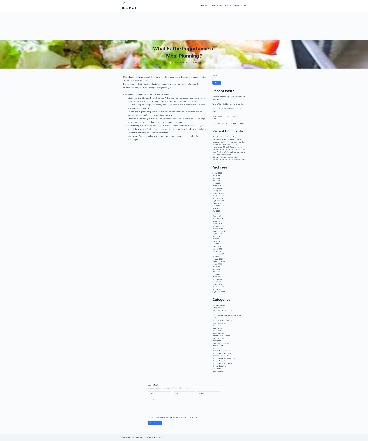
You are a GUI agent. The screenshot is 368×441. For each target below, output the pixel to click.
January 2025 (217, 221)
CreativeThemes (156, 438)
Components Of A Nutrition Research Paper (228, 123)
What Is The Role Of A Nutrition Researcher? (228, 104)
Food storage (217, 328)
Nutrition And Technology (221, 353)
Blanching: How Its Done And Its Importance (228, 149)
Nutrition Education (219, 361)
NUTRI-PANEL (204, 5)
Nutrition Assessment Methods (223, 358)
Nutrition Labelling (219, 366)
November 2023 (218, 256)
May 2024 (216, 241)
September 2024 (218, 231)
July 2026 (216, 175)
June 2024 (216, 239)
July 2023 (216, 267)
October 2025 (217, 198)
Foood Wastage (218, 333)
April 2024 (216, 244)
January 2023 (217, 282)
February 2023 (217, 279)
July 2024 (216, 236)
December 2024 (218, 224)
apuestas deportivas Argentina (223, 142)
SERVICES (220, 5)
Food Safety (216, 325)
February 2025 (217, 218)
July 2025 (216, 206)
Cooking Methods (218, 305)
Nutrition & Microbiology (221, 351)
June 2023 (216, 269)
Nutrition (196, 62)
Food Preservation (219, 323)
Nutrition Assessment (220, 356)
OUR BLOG (228, 5)
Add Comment (155, 400)
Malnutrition (216, 341)
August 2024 (217, 234)
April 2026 (216, 183)
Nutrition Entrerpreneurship (222, 363)
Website (201, 393)
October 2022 (217, 289)
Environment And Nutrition (222, 310)
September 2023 (218, 261)
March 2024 (216, 246)
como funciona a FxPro (220, 152)
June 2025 (216, 208)
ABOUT (213, 5)
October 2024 (217, 229)
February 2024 (217, 249)
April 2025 (216, 213)
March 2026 (216, 186)
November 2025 (218, 196)
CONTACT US (237, 5)
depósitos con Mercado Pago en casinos (227, 147)
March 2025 (216, 216)
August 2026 (217, 173)
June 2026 (216, 178)
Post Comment (155, 423)
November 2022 (218, 287)
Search (214, 75)
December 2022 (218, 284)
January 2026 (217, 191)
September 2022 (218, 292)
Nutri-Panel (129, 8)
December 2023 (218, 254)
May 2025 (216, 211)
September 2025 (218, 201)
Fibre (214, 313)
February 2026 (217, 188)
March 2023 (216, 277)
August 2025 (217, 203)
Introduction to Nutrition (221, 336)
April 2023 (216, 274)
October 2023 (217, 259)
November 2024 (218, 226)
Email (176, 393)
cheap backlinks (218, 137)
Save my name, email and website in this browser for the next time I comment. (174, 417)
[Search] (245, 6)
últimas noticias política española (224, 157)
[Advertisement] (184, 25)
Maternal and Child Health (221, 343)
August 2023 (217, 264)
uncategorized (217, 371)
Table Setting (217, 368)
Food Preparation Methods (222, 320)
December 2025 (218, 193)
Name (152, 393)
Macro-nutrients (218, 338)
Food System (217, 330)
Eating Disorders (218, 308)
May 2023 (216, 272)
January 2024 (217, 251)
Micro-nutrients (218, 346)
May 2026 (216, 181)
